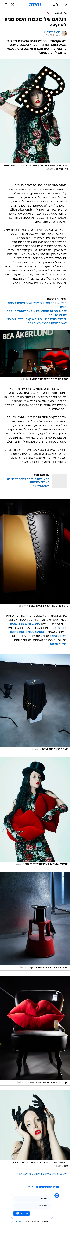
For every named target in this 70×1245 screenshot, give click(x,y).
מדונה (20, 1174)
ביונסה (37, 1174)
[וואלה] (35, 4)
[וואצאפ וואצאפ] (12, 4)
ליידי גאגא (28, 1174)
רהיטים (56, 1174)
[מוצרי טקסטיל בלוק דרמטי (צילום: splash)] (35, 703)
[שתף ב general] (6, 4)
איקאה (63, 1174)
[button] (55, 4)
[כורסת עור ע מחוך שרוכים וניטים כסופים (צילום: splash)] (35, 554)
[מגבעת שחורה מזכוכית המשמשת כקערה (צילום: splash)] (35, 921)
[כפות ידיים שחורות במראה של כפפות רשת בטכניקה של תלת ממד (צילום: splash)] (35, 1129)
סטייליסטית (46, 1174)
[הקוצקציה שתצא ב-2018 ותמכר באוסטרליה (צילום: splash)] (35, 1031)
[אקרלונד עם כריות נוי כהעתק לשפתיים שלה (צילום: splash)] (35, 812)
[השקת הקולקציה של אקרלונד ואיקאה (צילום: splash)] (35, 356)
